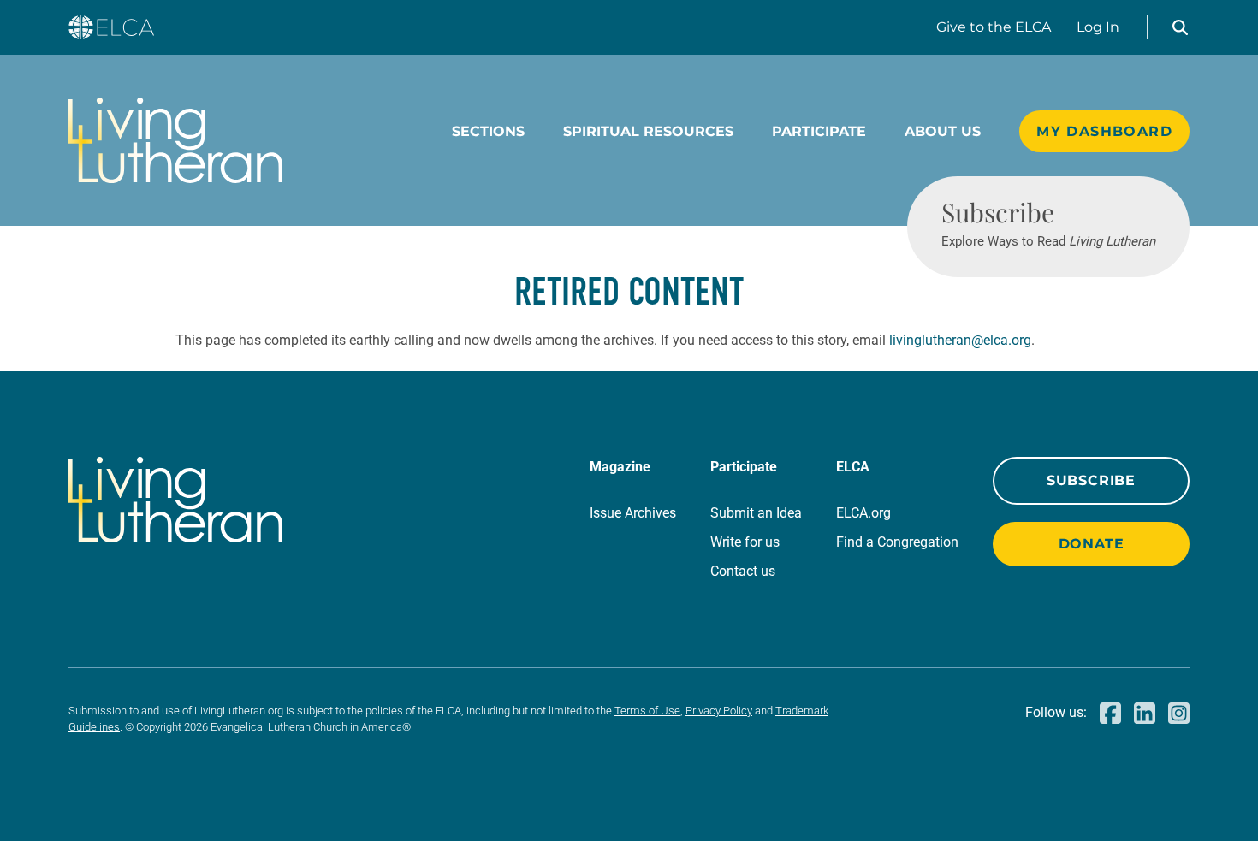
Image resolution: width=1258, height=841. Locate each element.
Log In (1098, 27)
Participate (819, 131)
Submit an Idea (756, 513)
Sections (488, 131)
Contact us (742, 571)
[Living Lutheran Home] (175, 140)
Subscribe (1091, 480)
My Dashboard (1104, 131)
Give (993, 27)
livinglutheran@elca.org (960, 340)
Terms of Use (647, 710)
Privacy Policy (718, 710)
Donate (1091, 544)
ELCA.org (863, 513)
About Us (943, 131)
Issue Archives (633, 513)
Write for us (745, 542)
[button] (1180, 27)
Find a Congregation (897, 542)
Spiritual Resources (648, 131)
